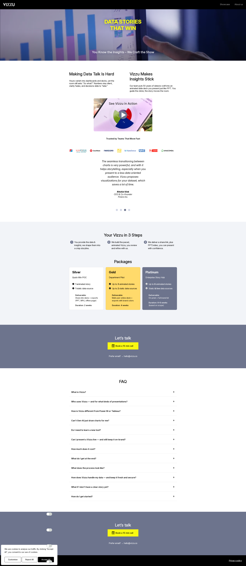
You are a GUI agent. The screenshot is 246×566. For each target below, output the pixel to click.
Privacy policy (235, 560)
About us (238, 4)
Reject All (29, 559)
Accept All (46, 559)
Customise (13, 559)
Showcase (225, 4)
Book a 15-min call (124, 346)
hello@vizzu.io (130, 356)
